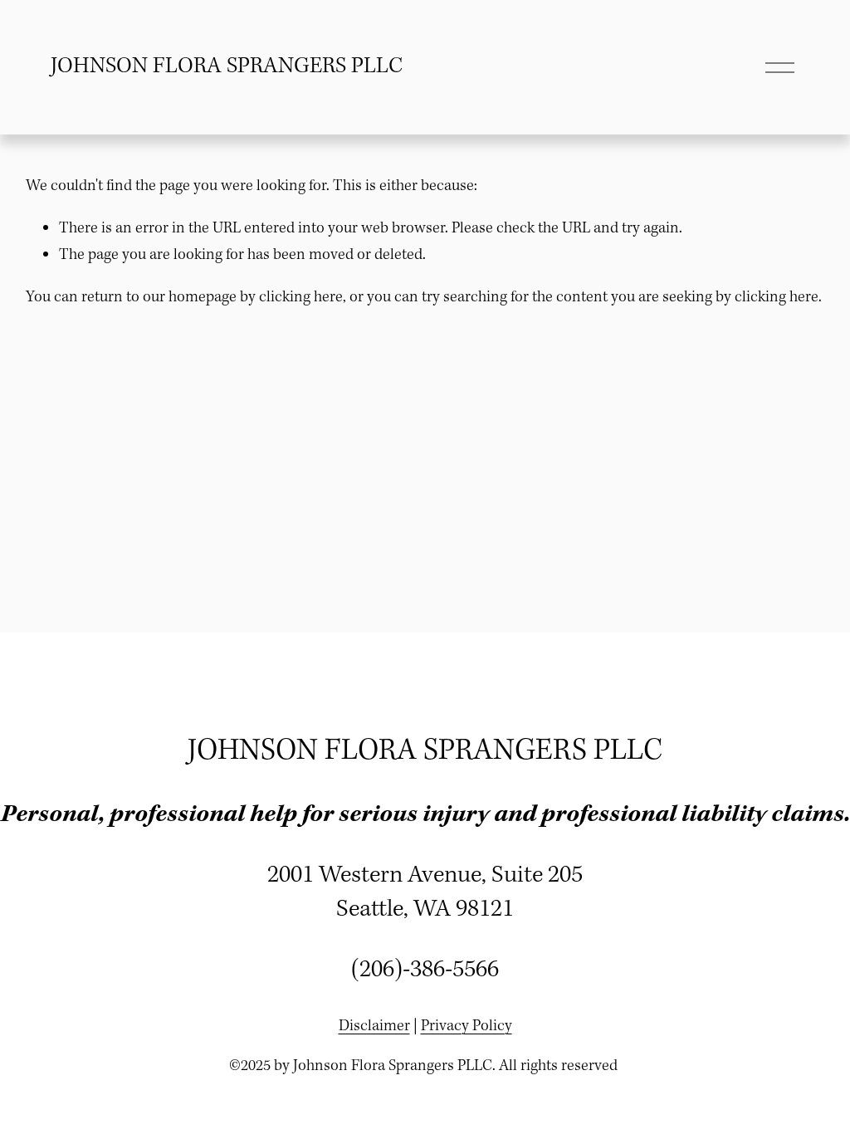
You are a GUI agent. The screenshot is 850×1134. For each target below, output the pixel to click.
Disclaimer (374, 1026)
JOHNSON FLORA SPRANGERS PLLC (227, 66)
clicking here (301, 297)
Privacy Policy (466, 1026)
